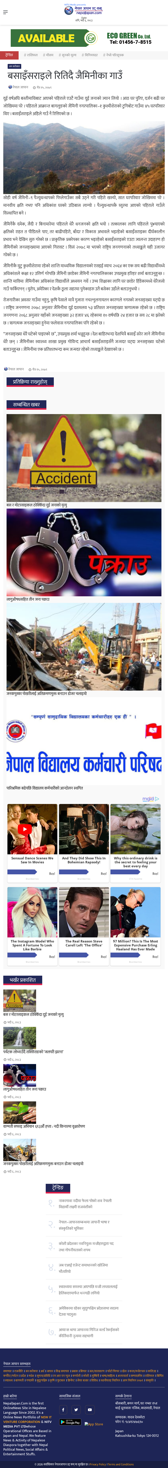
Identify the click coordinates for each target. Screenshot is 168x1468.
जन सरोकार (14, 66)
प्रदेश (23, 1375)
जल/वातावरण (97, 1371)
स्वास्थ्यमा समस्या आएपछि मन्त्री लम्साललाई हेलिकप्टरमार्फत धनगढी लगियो (88, 1290)
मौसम (49, 55)
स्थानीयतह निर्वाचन (110, 1380)
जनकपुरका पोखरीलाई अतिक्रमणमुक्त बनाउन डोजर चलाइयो (47, 694)
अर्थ (42, 1371)
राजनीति (18, 1371)
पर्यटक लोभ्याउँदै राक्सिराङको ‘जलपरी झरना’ (33, 1052)
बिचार (83, 1371)
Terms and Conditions (121, 1464)
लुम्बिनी (95, 1375)
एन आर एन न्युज (61, 1375)
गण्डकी (30, 1380)
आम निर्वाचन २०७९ (133, 1380)
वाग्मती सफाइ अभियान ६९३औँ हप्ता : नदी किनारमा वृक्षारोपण (44, 1126)
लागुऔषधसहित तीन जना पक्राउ (28, 599)
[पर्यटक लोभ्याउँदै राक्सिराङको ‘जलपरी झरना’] (84, 1038)
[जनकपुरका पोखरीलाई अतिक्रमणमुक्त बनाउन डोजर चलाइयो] (84, 647)
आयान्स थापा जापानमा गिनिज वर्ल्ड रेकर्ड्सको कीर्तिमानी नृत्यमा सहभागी (89, 1333)
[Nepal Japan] (84, 9)
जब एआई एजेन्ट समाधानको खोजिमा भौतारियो (83, 1268)
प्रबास (75, 1371)
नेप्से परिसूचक (115, 55)
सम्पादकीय (136, 1375)
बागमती (19, 1380)
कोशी (86, 1375)
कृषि (52, 1380)
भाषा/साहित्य (108, 1375)
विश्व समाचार (62, 1371)
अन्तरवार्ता (122, 1375)
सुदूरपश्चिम (42, 1380)
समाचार (7, 1371)
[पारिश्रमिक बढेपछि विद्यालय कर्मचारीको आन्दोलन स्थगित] (84, 741)
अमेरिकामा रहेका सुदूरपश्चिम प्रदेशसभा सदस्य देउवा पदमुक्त (89, 1311)
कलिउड (152, 1371)
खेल (124, 1371)
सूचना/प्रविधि (43, 1375)
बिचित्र (160, 1375)
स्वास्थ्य (9, 1380)
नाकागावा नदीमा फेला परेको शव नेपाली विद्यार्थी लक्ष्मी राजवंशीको (85, 1204)
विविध (94, 1380)
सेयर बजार (83, 1380)
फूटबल (61, 1380)
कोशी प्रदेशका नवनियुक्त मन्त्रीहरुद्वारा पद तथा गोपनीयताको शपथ (86, 1247)
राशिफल (32, 55)
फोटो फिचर (113, 1371)
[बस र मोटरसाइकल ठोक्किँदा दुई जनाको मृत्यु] (84, 458)
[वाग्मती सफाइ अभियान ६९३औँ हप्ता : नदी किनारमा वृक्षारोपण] (84, 1112)
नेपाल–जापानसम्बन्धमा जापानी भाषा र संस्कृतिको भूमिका (84, 1225)
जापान (50, 1371)
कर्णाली (76, 1375)
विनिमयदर (91, 55)
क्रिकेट (71, 1380)
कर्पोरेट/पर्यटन (10, 1375)
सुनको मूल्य (69, 55)
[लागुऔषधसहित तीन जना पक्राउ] (84, 552)
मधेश (31, 1375)
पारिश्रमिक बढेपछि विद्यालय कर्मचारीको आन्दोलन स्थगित (45, 788)
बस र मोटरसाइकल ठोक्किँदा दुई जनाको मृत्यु (37, 505)
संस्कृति (150, 1380)
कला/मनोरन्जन (137, 1371)
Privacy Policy (98, 1464)
